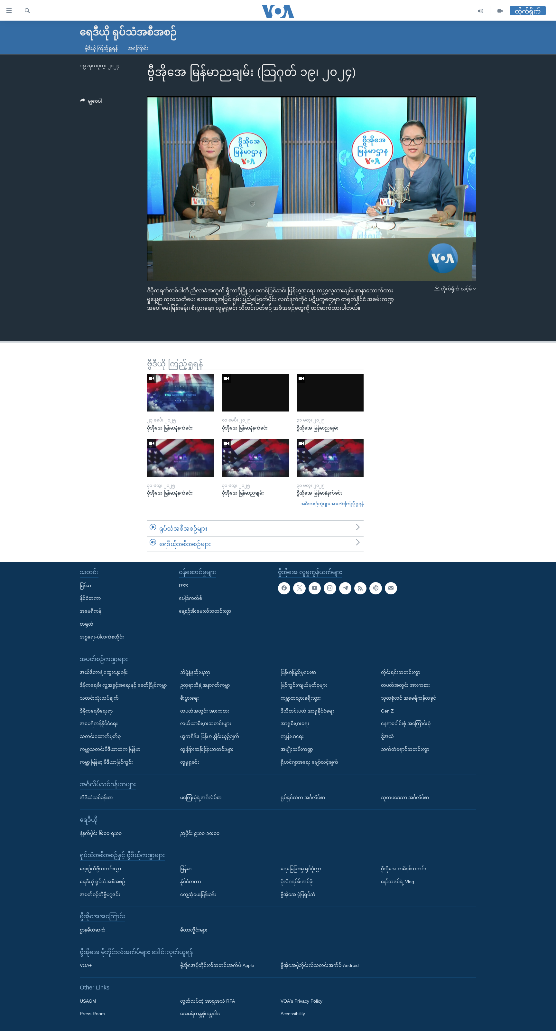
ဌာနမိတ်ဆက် (93, 929)
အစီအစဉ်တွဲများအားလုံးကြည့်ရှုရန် (332, 503)
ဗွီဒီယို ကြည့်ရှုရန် (101, 48)
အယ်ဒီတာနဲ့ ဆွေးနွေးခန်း (104, 672)
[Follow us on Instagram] (330, 588)
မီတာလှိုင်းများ (194, 929)
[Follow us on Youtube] (315, 588)
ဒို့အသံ (387, 736)
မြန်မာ (85, 585)
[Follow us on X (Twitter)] (299, 588)
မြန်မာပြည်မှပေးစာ (298, 672)
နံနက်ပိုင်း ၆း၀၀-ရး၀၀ (101, 833)
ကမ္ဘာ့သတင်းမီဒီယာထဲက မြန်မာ (110, 749)
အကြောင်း (138, 48)
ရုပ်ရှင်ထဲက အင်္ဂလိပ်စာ (303, 797)
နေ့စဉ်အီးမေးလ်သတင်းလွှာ (205, 611)
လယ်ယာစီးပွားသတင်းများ (205, 723)
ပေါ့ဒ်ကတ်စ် (190, 598)
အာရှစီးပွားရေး (295, 723)
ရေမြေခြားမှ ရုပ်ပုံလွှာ (301, 868)
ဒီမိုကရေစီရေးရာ (96, 711)
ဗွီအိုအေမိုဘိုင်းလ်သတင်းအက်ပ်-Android (320, 965)
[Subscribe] (391, 588)
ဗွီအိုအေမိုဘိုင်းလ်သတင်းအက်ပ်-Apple (217, 965)
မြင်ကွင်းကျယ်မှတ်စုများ (304, 685)
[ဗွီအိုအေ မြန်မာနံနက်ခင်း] (180, 392)
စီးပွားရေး (189, 698)
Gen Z (387, 711)
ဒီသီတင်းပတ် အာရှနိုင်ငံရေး (307, 711)
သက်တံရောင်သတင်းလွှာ (405, 749)
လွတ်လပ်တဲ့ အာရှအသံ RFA (207, 1001)
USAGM (88, 1001)
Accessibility (293, 1014)
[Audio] (480, 11)
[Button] (91, 102)
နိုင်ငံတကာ (90, 598)
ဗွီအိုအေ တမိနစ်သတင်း (403, 868)
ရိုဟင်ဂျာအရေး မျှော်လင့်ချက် (309, 762)
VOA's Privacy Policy (301, 1001)
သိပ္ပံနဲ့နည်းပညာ (195, 672)
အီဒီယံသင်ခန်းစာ (96, 797)
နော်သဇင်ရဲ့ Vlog (397, 881)
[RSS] (360, 588)
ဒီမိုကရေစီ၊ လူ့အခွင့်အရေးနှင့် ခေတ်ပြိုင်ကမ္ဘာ (123, 685)
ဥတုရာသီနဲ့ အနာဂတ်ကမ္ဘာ (205, 685)
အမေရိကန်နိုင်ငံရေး (99, 723)
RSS (183, 585)
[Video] (500, 11)
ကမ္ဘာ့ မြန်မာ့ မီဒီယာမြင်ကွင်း (106, 762)
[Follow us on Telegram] (345, 588)
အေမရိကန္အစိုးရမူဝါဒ (200, 1014)
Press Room (92, 1014)
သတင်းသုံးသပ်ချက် (99, 698)
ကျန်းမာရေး (292, 736)
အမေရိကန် (90, 611)
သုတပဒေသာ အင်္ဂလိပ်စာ (405, 797)
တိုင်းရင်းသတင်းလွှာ (400, 672)
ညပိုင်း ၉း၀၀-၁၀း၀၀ (199, 833)
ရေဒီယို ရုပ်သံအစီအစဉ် (102, 881)
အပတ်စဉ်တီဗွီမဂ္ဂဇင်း (100, 894)
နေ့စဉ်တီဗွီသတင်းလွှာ (100, 868)
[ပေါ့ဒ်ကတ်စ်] (375, 588)
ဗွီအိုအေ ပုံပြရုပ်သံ (298, 894)
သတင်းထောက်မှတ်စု (100, 736)
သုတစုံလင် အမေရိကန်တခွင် (408, 698)
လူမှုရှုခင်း (189, 762)
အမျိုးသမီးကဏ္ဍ (297, 749)
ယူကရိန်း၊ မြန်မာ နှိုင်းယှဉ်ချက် (209, 736)
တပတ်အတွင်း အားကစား (204, 711)
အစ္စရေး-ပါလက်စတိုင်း (102, 636)
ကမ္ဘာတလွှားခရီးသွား (301, 698)
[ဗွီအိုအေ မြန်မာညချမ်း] (330, 392)
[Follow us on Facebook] (284, 588)
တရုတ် (86, 624)
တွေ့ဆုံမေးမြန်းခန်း (198, 894)
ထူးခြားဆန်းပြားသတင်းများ (207, 749)
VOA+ (86, 965)
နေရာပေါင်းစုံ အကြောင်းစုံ (406, 723)
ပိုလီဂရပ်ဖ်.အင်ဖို (296, 881)
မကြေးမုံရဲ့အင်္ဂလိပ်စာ (200, 797)
